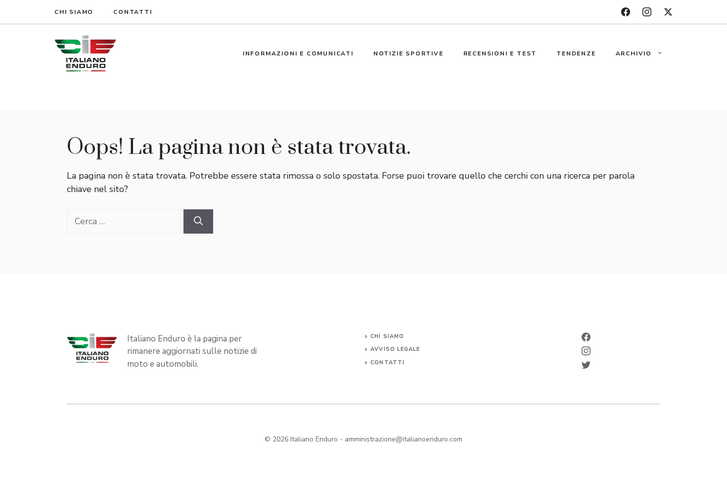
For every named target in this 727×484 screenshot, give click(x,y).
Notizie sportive (408, 53)
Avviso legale (395, 349)
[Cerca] (198, 221)
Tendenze (575, 53)
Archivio (634, 53)
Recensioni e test (500, 53)
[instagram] (646, 11)
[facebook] (625, 11)
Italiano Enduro (314, 439)
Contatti (132, 12)
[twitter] (668, 11)
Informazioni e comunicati (298, 53)
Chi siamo (73, 12)
